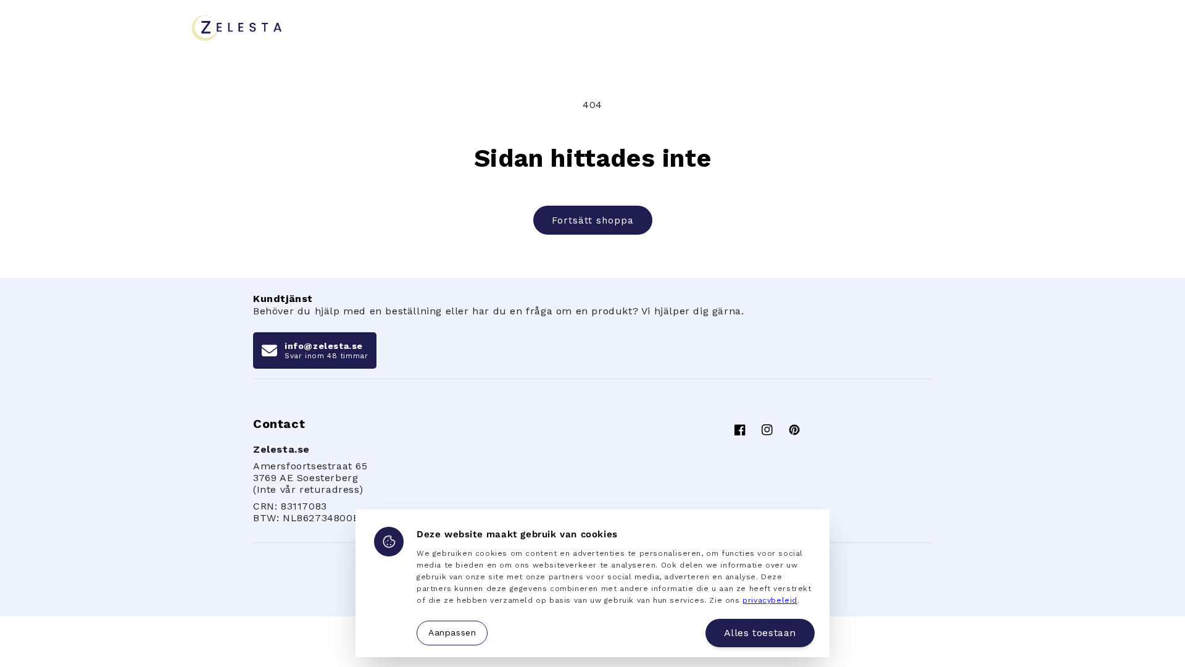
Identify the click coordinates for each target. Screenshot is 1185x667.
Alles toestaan (760, 633)
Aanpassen (452, 632)
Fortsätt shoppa (593, 220)
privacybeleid (769, 600)
